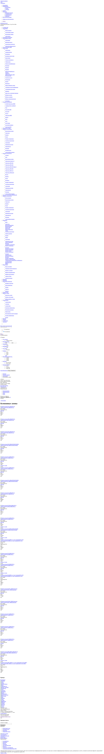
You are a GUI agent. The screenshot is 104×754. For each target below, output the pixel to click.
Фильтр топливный (9, 251)
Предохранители (8, 285)
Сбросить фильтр (4, 1)
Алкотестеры (8, 302)
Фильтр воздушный (9, 248)
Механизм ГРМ (8, 226)
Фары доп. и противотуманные (11, 93)
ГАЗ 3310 (7, 111)
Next (6, 107)
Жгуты (6, 174)
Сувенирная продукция (10, 89)
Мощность (5, 344)
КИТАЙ (2, 410)
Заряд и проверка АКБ (10, 74)
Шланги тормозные (9, 245)
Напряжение (5, 346)
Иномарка (5, 742)
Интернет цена (6, 341)
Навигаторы (7, 311)
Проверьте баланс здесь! (5, 716)
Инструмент (5, 264)
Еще (6, 355)
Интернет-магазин (9, 12)
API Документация (7, 745)
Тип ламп (5, 348)
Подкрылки (7, 79)
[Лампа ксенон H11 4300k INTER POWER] (9, 480)
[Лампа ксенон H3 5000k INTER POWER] (9, 528)
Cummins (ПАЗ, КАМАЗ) (10, 105)
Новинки (5, 279)
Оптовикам (5, 5)
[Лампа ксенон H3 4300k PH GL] (7, 518)
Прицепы (5, 280)
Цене (4, 393)
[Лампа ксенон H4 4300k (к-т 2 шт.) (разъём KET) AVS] (11, 539)
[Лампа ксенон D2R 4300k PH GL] (7, 419)
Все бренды (2, 679)
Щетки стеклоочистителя (10, 98)
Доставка (7, 9)
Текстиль (5, 321)
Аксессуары (5, 48)
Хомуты (7, 289)
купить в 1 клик (3, 465)
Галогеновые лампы (9, 32)
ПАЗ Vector (7, 123)
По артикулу (7, 329)
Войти (4, 21)
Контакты (5, 11)
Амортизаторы (8, 254)
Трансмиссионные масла (10, 46)
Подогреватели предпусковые (11, 313)
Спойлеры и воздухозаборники (11, 87)
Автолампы (5, 28)
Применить (5, 370)
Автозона (5, 744)
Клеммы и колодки (9, 283)
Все (1, 385)
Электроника (5, 300)
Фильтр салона (8, 250)
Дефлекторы (7, 61)
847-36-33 (3, 23)
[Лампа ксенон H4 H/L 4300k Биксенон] (8, 588)
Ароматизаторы (8, 52)
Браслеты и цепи (8, 295)
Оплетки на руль (8, 77)
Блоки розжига (8, 30)
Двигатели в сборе (7, 128)
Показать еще (3, 386)
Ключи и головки (9, 270)
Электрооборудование (9, 152)
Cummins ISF (5, 27)
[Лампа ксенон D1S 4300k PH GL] (7, 406)
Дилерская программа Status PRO (10, 748)
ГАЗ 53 (6, 113)
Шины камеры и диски (10, 299)
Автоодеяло (7, 50)
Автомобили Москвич (7, 37)
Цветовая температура (7, 356)
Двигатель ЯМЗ (8, 115)
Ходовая (7, 253)
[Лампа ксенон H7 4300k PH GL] (7, 613)
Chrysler (7, 155)
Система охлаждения (9, 140)
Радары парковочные (9, 315)
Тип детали (5, 339)
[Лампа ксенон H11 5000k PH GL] (7, 492)
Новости (4, 746)
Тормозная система (9, 144)
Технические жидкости (10, 44)
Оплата (6, 8)
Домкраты (7, 73)
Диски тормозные (9, 242)
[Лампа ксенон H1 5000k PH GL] (7, 467)
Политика (5, 730)
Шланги (7, 291)
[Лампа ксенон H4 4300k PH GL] (7, 553)
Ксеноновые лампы (9, 34)
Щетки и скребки (8, 97)
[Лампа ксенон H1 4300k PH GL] (7, 456)
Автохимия (7, 40)
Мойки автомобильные (10, 272)
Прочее (6, 81)
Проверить (3, 725)
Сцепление (7, 142)
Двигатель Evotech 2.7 (9, 161)
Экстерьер (7, 100)
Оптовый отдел (8, 13)
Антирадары (7, 305)
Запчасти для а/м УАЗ (7, 196)
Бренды (4, 318)
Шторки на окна (8, 95)
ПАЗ (6, 121)
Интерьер (7, 65)
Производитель (6, 364)
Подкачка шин (8, 75)
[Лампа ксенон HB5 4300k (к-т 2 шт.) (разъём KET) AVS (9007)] (13, 662)
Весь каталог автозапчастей (6, 325)
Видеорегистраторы (9, 309)
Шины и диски (6, 293)
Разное (6, 317)
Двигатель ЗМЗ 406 (9, 168)
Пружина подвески (9, 256)
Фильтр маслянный (9, 249)
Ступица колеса (8, 261)
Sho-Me (2, 643)
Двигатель (7, 133)
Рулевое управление (9, 138)
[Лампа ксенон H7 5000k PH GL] (7, 626)
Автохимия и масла (7, 38)
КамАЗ (6, 117)
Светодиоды (7, 36)
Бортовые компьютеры (10, 307)
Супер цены (5, 320)
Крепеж (6, 134)
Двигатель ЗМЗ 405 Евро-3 (10, 166)
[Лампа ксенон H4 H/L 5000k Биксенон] (8, 601)
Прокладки (7, 228)
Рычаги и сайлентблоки (10, 259)
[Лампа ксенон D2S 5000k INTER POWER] (9, 444)
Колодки (7, 243)
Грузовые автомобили (7, 101)
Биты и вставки (8, 266)
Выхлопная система (9, 131)
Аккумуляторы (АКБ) (7, 47)
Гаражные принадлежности (11, 268)
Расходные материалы (7, 281)
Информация (5, 6)
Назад (1, 370)
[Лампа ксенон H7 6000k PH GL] (7, 639)
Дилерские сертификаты (8, 747)
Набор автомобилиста (9, 71)
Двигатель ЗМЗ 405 (9, 164)
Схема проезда (8, 14)
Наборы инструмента (9, 274)
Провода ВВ (7, 227)
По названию (7, 331)
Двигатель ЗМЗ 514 (9, 170)
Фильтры (7, 148)
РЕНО (6, 237)
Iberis (6, 222)
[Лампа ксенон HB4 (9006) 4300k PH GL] (9, 651)
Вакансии (7, 16)
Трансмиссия (8, 146)
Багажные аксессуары (9, 56)
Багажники (7, 54)
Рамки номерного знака (10, 85)
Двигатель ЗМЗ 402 (9, 163)
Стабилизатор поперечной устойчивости (13, 260)
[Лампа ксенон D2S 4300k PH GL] (7, 431)
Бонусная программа (7, 17)
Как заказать (7, 7)
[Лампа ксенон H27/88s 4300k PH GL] (8, 505)
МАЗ (6, 119)
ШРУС (6, 263)
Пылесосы (7, 83)
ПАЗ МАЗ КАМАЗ (9, 125)
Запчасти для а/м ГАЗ (7, 153)
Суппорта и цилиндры (10, 244)
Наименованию (6, 390)
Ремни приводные (9, 229)
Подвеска (7, 180)
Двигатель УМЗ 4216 (9, 172)
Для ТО (6, 72)
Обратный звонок (6, 731)
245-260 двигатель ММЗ (10, 103)
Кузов (6, 136)
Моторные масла (8, 42)
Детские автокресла (9, 59)
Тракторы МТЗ (8, 127)
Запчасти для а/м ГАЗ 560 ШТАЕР (10, 194)
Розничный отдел (6, 728)
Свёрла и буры (8, 276)
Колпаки (7, 69)
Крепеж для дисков (9, 297)
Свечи (6, 230)
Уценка (4, 319)
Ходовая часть (8, 150)
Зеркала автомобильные (10, 63)
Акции (4, 10)
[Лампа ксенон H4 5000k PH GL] (7, 564)
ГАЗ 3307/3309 (8, 109)
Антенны (7, 304)
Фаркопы (7, 91)
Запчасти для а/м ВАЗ (7, 129)
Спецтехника (5, 292)
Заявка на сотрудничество (8, 19)
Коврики (7, 67)
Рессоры (7, 257)
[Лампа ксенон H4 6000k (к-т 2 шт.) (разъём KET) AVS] (11, 575)
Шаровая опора (8, 262)
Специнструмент (8, 278)
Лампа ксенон (5, 385)
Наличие (5, 361)
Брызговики (7, 57)
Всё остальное (8, 198)
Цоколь (4, 350)
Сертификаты (6, 741)
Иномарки (5, 220)
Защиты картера (8, 233)
